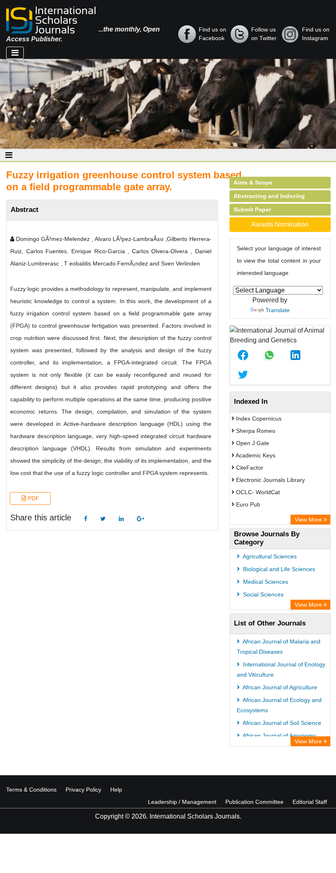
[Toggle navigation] (15, 53)
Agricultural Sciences (269, 556)
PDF (32, 498)
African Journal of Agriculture (279, 687)
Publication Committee (254, 802)
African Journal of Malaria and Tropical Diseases (278, 646)
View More (309, 519)
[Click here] (85, 518)
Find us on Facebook (212, 33)
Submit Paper (252, 209)
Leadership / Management (182, 802)
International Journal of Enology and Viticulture (281, 669)
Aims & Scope (253, 182)
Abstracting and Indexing (269, 196)
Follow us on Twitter (264, 33)
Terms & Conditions (31, 789)
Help (116, 789)
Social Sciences (262, 594)
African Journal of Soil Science (281, 723)
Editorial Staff (310, 802)
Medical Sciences (264, 581)
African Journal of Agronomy (278, 735)
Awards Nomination (280, 224)
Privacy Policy (83, 789)
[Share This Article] (243, 355)
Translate (278, 310)
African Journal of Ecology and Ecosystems (279, 705)
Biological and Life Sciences (278, 569)
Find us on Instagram (315, 33)
